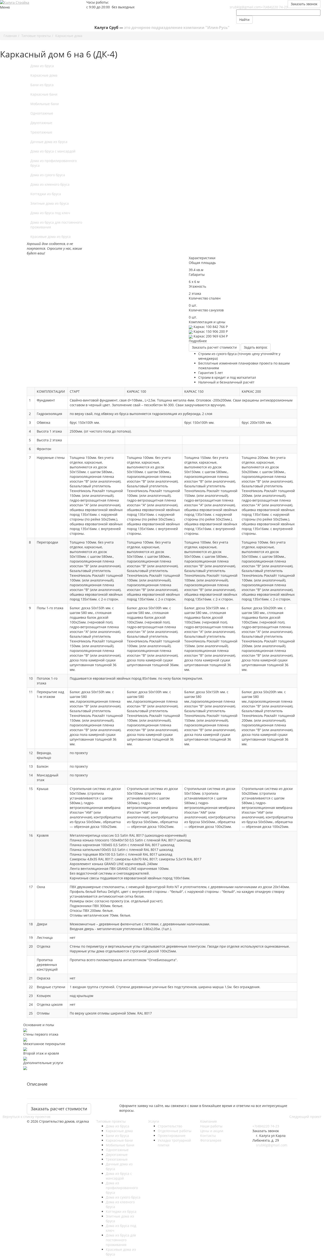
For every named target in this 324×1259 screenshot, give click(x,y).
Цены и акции (211, 1131)
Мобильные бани (44, 103)
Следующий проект (305, 1116)
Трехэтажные (41, 132)
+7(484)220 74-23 (274, 7)
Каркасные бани (43, 94)
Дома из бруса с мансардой (52, 151)
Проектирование (171, 1135)
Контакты (208, 1135)
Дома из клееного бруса (49, 184)
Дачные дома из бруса (48, 141)
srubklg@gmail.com (245, 7)
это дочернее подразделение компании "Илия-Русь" (177, 27)
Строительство (170, 1126)
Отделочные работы (174, 1131)
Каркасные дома (43, 75)
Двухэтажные (41, 122)
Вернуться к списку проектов (26, 1116)
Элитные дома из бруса (49, 203)
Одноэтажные (41, 113)
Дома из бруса (42, 66)
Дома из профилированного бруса (53, 163)
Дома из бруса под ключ (50, 213)
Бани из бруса (42, 85)
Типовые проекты (111, 1121)
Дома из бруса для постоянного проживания (56, 224)
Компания (208, 1121)
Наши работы (211, 1126)
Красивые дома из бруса (50, 236)
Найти (244, 19)
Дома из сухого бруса (47, 175)
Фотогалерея (210, 1140)
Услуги (153, 1121)
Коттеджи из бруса (45, 194)
